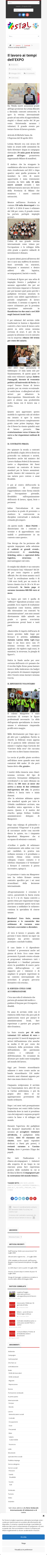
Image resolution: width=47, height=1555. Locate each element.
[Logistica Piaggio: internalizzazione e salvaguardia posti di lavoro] (12, 1294)
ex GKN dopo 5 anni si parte (17, 1268)
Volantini (11, 1501)
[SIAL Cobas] (23, 26)
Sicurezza (12, 1444)
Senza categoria (13, 1464)
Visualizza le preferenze (23, 1550)
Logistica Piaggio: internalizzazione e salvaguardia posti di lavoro (26, 1294)
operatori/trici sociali (15, 1457)
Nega (24, 1543)
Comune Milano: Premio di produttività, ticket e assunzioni (26, 1334)
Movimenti (11, 1453)
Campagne (12, 1355)
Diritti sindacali (14, 1377)
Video (10, 1498)
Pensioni (12, 1471)
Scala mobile (13, 1440)
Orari (10, 1426)
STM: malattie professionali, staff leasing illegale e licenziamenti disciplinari (22, 1261)
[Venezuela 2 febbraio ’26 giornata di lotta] (12, 1305)
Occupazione (21, 69)
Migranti (11, 1381)
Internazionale (13, 1400)
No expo (19, 1187)
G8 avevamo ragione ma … (17, 1257)
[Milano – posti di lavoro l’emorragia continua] (12, 1314)
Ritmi (10, 1433)
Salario (28, 69)
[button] (43, 1516)
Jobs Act (11, 1187)
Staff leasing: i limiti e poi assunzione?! (21, 1251)
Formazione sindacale (15, 1393)
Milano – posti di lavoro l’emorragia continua (25, 1313)
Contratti (27, 45)
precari (28, 1187)
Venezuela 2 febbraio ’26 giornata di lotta (25, 1304)
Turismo (11, 1494)
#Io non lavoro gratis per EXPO (21, 1184)
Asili (10, 1485)
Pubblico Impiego (14, 1460)
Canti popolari (13, 1359)
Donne (10, 1389)
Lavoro (18, 45)
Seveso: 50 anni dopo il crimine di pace (21, 1272)
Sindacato (11, 1490)
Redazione (14, 65)
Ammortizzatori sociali (16, 1414)
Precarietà (12, 1429)
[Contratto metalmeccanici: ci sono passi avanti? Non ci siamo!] (12, 1323)
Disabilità (12, 1477)
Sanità (11, 1474)
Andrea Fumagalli (30, 1185)
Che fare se (12, 1363)
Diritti (10, 1370)
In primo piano (13, 1397)
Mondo (11, 1407)
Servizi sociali (12, 1468)
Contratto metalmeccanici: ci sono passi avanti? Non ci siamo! (26, 1323)
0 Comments (30, 73)
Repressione (13, 1384)
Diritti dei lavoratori (15, 1373)
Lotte (10, 1449)
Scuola (11, 1482)
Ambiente (11, 1351)
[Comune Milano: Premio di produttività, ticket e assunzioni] (12, 1333)
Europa (11, 1403)
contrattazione (13, 1367)
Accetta (23, 1537)
